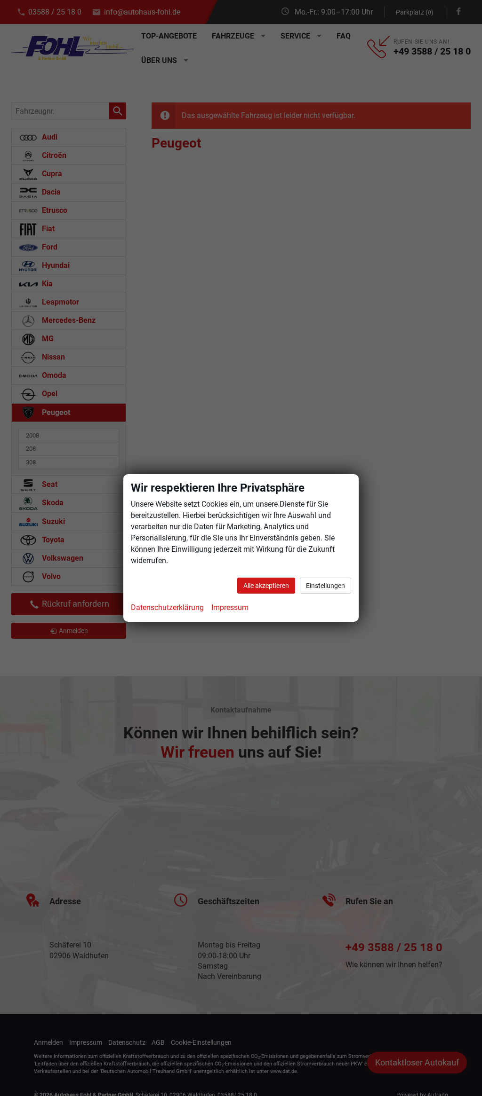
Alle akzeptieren (266, 585)
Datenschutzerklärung (167, 607)
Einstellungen (325, 585)
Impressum (230, 607)
